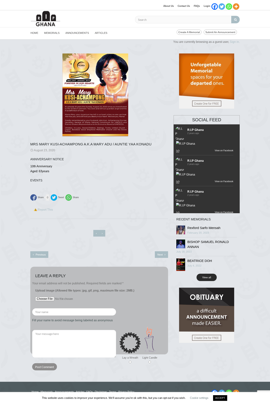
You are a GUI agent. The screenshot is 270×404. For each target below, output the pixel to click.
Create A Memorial (189, 32)
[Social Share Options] (178, 151)
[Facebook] (214, 6)
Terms (112, 391)
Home (34, 32)
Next (160, 254)
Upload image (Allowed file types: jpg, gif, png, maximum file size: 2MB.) (84, 290)
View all (206, 277)
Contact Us (184, 6)
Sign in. (235, 41)
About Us (168, 6)
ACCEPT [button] (220, 398)
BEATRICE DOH (199, 261)
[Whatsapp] (229, 6)
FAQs (197, 6)
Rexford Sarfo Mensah (203, 228)
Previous (40, 254)
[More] (236, 6)
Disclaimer (101, 391)
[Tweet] (57, 197)
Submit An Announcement (220, 32)
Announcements (77, 32)
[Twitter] (222, 6)
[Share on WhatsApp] (72, 197)
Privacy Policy (126, 391)
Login (207, 6)
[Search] (235, 19)
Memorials (52, 32)
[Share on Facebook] (37, 197)
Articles (101, 32)
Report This (45, 209)
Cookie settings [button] (199, 397)
